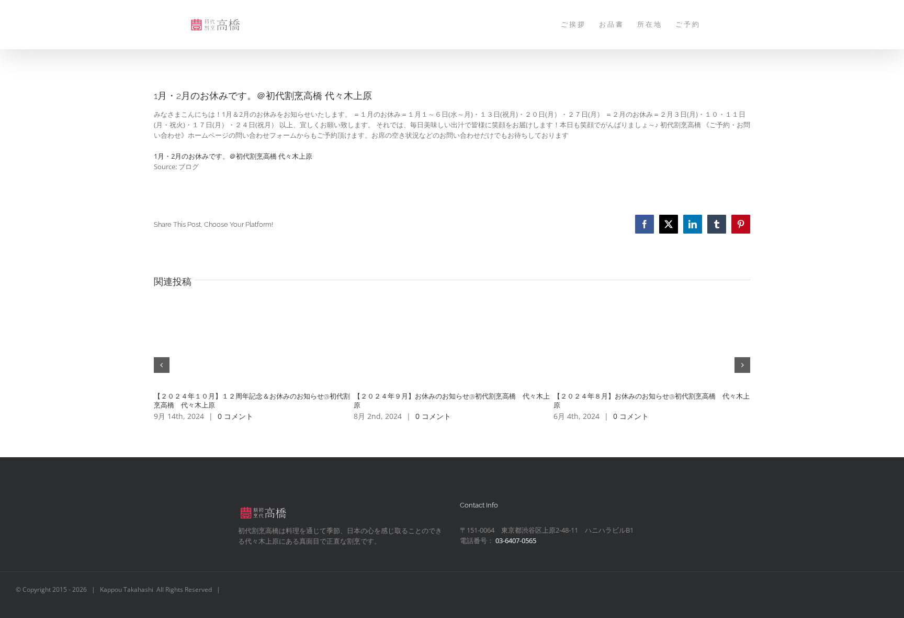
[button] (162, 365)
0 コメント (235, 416)
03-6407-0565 (515, 540)
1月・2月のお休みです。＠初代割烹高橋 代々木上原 (233, 156)
